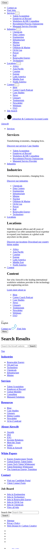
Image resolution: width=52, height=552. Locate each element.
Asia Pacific (18, 69)
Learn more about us (16, 290)
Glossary (17, 98)
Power (16, 53)
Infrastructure (19, 40)
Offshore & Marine (21, 47)
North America (19, 82)
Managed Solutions (16, 397)
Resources (7, 402)
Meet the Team (14, 442)
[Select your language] (2, 321)
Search (33, 346)
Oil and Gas (12, 365)
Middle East (18, 79)
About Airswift (10, 426)
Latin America (19, 76)
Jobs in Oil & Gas (15, 502)
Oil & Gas (17, 50)
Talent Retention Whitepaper (20, 467)
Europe (16, 74)
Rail (14, 55)
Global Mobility (14, 392)
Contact (6, 475)
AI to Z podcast (14, 421)
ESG (9, 437)
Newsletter (18, 103)
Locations (11, 63)
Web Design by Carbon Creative (22, 526)
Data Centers (19, 34)
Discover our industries (17, 181)
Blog (15, 87)
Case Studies (18, 92)
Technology (18, 60)
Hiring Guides (13, 416)
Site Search (12, 111)
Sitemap (10, 520)
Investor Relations (15, 440)
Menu (4, 331)
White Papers (9, 453)
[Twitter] (8, 536)
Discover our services (17, 146)
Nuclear (16, 45)
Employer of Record (22, 18)
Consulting (12, 394)
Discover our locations (17, 242)
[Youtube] (8, 539)
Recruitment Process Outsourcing (28, 24)
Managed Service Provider (25, 26)
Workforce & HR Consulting (26, 21)
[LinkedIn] (8, 533)
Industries (11, 29)
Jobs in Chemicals (15, 505)
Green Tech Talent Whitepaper (21, 464)
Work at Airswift (14, 448)
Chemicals (17, 32)
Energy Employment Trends (20, 459)
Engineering (18, 37)
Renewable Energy (21, 58)
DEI (9, 435)
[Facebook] (7, 531)
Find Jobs (11, 10)
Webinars (17, 105)
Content (10, 84)
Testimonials (18, 100)
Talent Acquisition (21, 16)
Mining (16, 42)
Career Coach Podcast (23, 90)
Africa (15, 66)
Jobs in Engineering (16, 494)
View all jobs (13, 507)
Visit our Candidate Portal (18, 480)
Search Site (6, 512)
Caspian (16, 71)
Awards (10, 432)
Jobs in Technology (16, 497)
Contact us (12, 7)
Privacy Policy (13, 523)
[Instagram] (8, 541)
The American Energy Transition (22, 469)
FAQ (15, 108)
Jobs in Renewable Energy (19, 499)
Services (11, 13)
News (15, 95)
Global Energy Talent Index (19, 461)
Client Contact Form (16, 483)
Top (3, 351)
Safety (10, 445)
